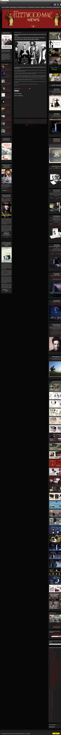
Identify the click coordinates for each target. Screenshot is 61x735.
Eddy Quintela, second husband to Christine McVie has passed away (8, 80)
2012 (51, 702)
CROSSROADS (37, 7)
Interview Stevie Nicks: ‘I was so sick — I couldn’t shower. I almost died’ (8, 130)
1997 (51, 713)
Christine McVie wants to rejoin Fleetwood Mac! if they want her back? (8, 66)
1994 (51, 714)
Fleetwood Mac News (3, 2)
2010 (51, 704)
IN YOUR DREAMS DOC (31, 7)
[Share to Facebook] (17, 90)
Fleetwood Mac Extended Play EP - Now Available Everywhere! (7, 87)
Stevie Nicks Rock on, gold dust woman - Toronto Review (8, 73)
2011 (51, 703)
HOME (3, 7)
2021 (51, 692)
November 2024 (53, 653)
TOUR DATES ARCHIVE (56, 7)
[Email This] (14, 90)
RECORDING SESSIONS (13, 7)
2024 (51, 651)
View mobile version (30, 121)
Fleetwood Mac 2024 (19, 89)
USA (7, 237)
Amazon (9, 190)
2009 (51, 705)
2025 (51, 650)
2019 (51, 694)
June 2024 (52, 657)
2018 (51, 695)
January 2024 (52, 688)
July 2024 (52, 656)
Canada (5, 237)
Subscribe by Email (53, 637)
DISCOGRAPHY (43, 7)
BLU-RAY (57, 303)
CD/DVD (54, 303)
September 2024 (53, 655)
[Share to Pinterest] (18, 90)
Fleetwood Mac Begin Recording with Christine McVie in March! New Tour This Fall (8, 124)
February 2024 (53, 687)
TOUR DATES (7, 7)
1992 (51, 716)
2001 (51, 711)
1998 (51, 712)
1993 (51, 715)
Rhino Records (56, 197)
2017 (51, 696)
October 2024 (52, 654)
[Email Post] (29, 88)
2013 (51, 701)
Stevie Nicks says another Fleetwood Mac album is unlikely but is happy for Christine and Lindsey (8, 102)
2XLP (60, 303)
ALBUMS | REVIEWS (49, 7)
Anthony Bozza (5, 198)
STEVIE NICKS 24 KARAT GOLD (22, 7)
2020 (51, 693)
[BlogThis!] (15, 90)
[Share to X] (16, 90)
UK (8, 237)
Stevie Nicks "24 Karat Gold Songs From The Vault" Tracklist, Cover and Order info (8, 109)
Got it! (56, 733)
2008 (51, 706)
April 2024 (52, 685)
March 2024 (52, 686)
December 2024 (53, 652)
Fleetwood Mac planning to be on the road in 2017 (8, 94)
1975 (51, 721)
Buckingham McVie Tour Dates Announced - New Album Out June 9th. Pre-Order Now (8, 116)
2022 (51, 691)
